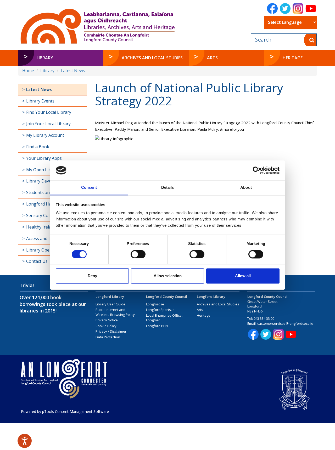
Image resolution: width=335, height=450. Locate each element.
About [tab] (246, 187)
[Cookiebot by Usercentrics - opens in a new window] (257, 170)
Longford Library (110, 296)
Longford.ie (155, 304)
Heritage (203, 315)
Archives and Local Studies (218, 304)
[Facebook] (272, 8)
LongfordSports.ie (160, 309)
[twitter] (285, 8)
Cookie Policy (106, 325)
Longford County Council (166, 296)
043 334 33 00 (264, 318)
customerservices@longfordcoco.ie (285, 323)
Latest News (73, 70)
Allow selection (168, 276)
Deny (92, 276)
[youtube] (311, 8)
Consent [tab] (89, 187)
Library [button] (45, 58)
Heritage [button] (293, 58)
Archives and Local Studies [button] (152, 58)
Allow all (243, 276)
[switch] (138, 254)
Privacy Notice (107, 320)
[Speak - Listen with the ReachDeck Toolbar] (25, 441)
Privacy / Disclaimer (111, 331)
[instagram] (298, 8)
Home (28, 70)
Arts (200, 309)
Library (47, 70)
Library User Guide (110, 304)
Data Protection (108, 337)
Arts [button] (212, 58)
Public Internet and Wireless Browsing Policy (115, 312)
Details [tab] (167, 187)
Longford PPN (157, 325)
